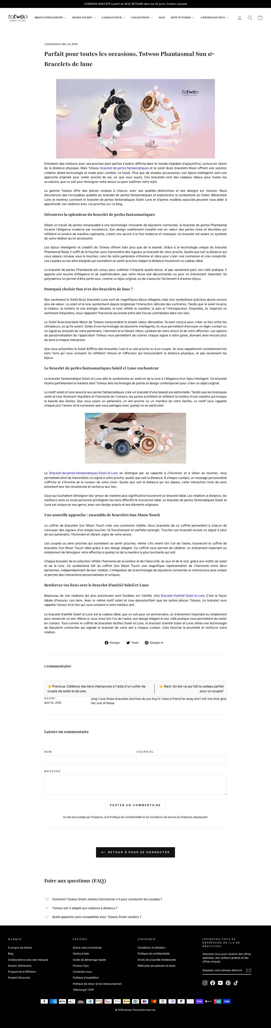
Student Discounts (19, 977)
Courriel (145, 751)
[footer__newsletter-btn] (248, 970)
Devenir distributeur (20, 965)
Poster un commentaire (135, 805)
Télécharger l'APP (83, 989)
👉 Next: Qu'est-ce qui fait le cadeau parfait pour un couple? (191, 688)
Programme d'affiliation (22, 971)
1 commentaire (53, 44)
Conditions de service (163, 817)
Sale (162, 17)
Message (52, 771)
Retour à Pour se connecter (138, 852)
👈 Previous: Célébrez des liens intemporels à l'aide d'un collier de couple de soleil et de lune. (96, 688)
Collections (140, 17)
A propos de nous (212, 17)
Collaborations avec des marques (28, 959)
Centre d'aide (81, 953)
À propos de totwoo (20, 947)
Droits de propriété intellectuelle (157, 959)
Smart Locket (82, 17)
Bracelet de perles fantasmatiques (124, 168)
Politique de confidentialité (126, 817)
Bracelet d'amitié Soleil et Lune (183, 595)
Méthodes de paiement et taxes (156, 965)
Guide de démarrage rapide (89, 959)
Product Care (81, 965)
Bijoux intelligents (49, 17)
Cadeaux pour (112, 17)
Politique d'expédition (86, 977)
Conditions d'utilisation (151, 947)
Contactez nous (82, 971)
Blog (10, 953)
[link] (18, 17)
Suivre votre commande (87, 947)
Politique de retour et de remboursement (97, 983)
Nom (48, 751)
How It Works (181, 17)
